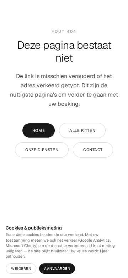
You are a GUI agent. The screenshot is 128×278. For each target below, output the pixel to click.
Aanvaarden (57, 268)
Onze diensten (41, 149)
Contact (93, 149)
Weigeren (21, 268)
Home (38, 130)
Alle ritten (82, 130)
